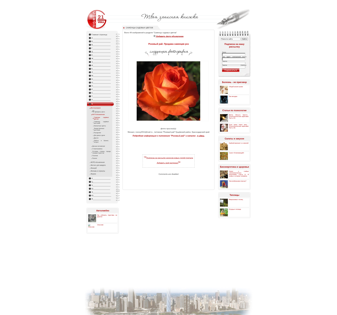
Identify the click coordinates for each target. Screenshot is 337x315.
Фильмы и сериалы (98, 171)
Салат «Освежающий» (236, 153)
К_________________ (99, 69)
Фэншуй (94, 168)
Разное (94, 158)
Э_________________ (100, 192)
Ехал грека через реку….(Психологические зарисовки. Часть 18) (239, 126)
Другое (96, 138)
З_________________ (99, 62)
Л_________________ (100, 72)
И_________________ (100, 65)
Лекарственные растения (99, 129)
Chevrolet (100, 225)
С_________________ (100, 93)
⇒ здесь (200, 136)
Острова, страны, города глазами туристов (101, 152)
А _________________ (100, 38)
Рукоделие (97, 132)
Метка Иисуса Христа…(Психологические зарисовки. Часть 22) (239, 116)
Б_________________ (100, 41)
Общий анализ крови (236, 86)
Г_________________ (99, 48)
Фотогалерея (96, 108)
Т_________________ (100, 96)
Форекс (93, 174)
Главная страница (98, 34)
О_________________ (100, 82)
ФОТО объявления (98, 162)
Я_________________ (100, 199)
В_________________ (100, 45)
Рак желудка (233, 96)
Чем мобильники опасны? (237, 181)
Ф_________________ (100, 104)
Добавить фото (99, 112)
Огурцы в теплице (235, 209)
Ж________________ (99, 58)
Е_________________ (100, 55)
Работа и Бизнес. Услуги (101, 141)
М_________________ (100, 76)
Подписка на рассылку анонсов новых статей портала (169, 158)
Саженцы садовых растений (101, 122)
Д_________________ (100, 52)
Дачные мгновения (98, 146)
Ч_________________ (100, 185)
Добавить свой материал (167, 163)
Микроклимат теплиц (236, 199)
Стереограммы (97, 149)
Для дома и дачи (99, 135)
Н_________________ (100, 79)
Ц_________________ (100, 182)
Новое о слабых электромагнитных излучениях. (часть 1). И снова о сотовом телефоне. (239, 173)
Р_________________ (100, 89)
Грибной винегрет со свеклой (238, 143)
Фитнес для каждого (98, 165)
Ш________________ (99, 189)
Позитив (95, 155)
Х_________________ (100, 178)
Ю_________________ (100, 195)
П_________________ (100, 86)
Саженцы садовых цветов (101, 118)
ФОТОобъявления (98, 114)
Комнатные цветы (100, 126)
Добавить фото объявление (170, 36)
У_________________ (100, 100)
